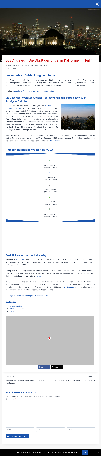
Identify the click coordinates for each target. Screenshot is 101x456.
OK (85, 452)
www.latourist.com (16, 306)
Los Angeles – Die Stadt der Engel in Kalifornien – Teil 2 (74, 380)
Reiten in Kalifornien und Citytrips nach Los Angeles (33, 91)
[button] (44, 367)
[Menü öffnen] (97, 4)
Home (8, 65)
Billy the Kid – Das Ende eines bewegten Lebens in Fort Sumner (26, 380)
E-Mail (40, 430)
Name (9, 430)
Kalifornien (20, 260)
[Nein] (99, 452)
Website (71, 430)
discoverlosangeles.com (18, 309)
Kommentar (11, 399)
